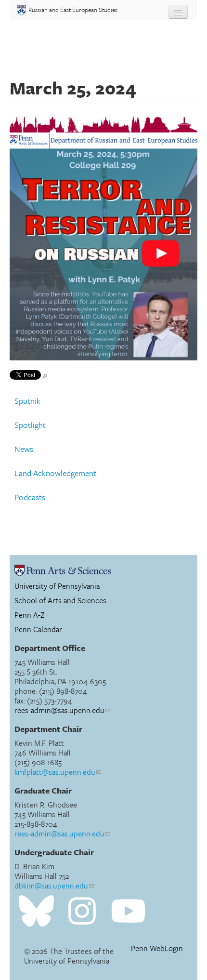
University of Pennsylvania (57, 586)
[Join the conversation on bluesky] (36, 911)
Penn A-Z (29, 615)
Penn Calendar (38, 629)
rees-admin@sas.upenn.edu (59, 710)
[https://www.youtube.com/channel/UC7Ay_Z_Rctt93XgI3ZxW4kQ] (128, 911)
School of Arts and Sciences (60, 600)
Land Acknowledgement (55, 473)
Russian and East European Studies (72, 9)
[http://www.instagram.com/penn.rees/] (82, 911)
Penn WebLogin (157, 948)
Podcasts (29, 497)
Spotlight (30, 425)
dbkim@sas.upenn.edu (51, 885)
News (23, 449)
